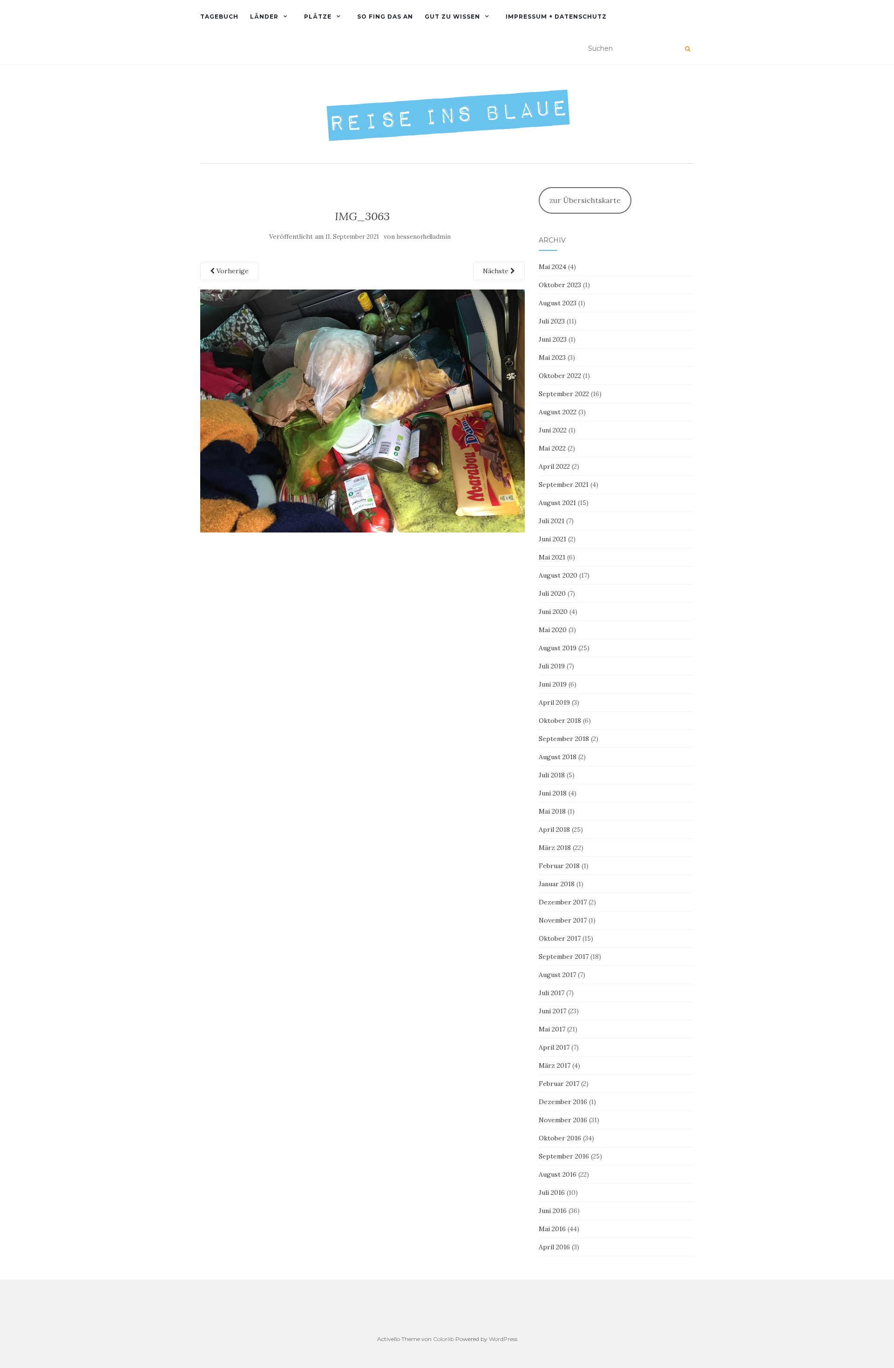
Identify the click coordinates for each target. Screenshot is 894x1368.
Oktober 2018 (560, 720)
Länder (264, 16)
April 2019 (554, 702)
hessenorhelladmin (424, 237)
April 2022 (554, 466)
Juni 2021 (552, 539)
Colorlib (443, 1338)
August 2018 (557, 757)
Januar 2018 (557, 884)
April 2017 (554, 1047)
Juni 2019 (553, 684)
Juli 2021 (551, 521)
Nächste (496, 271)
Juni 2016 (553, 1210)
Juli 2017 (551, 993)
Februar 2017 (559, 1083)
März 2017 (554, 1065)
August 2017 (557, 974)
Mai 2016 (552, 1229)
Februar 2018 (559, 866)
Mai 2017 (552, 1029)
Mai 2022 (552, 448)
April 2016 (554, 1247)
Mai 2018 (552, 811)
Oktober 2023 (560, 285)
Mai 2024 (552, 267)
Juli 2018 (552, 775)
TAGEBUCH (219, 16)
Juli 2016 (552, 1192)
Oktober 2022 (560, 375)
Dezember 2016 (563, 1102)
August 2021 (557, 503)
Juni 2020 (553, 611)
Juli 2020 (552, 593)
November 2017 (563, 920)
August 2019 (557, 648)
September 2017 (564, 956)
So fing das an (385, 16)
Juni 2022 (553, 430)
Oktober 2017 (560, 938)
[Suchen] (687, 49)
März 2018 (555, 847)
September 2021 (564, 484)
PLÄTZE (318, 16)
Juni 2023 (553, 339)
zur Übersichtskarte (585, 200)
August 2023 (557, 303)
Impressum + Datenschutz (556, 16)
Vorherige (232, 271)
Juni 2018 (553, 793)
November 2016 (563, 1120)
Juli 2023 (552, 321)
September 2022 (564, 394)
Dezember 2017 (563, 902)
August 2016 (557, 1174)
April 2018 (554, 829)
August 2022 (557, 412)
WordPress (503, 1338)
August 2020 (558, 575)
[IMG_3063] (362, 410)
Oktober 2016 (560, 1138)
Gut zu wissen (452, 16)
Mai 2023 (552, 357)
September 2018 (564, 739)
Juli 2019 (552, 666)
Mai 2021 (552, 557)
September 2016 (564, 1156)
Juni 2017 (552, 1011)
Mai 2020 (553, 630)
